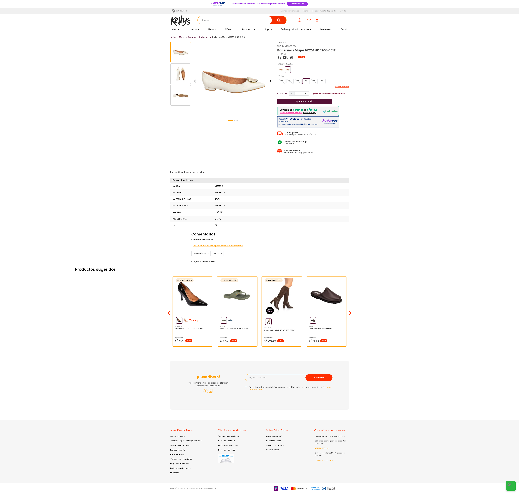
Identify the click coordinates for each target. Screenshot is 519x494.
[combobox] (242, 20)
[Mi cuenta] (300, 20)
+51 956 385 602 (322, 448)
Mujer (181, 37)
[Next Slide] (350, 313)
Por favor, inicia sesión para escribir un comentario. (218, 245)
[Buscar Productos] (278, 20)
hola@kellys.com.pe (324, 460)
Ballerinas (204, 37)
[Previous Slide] (169, 313)
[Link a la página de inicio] (173, 37)
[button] (281, 69)
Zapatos (192, 37)
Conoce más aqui (309, 113)
